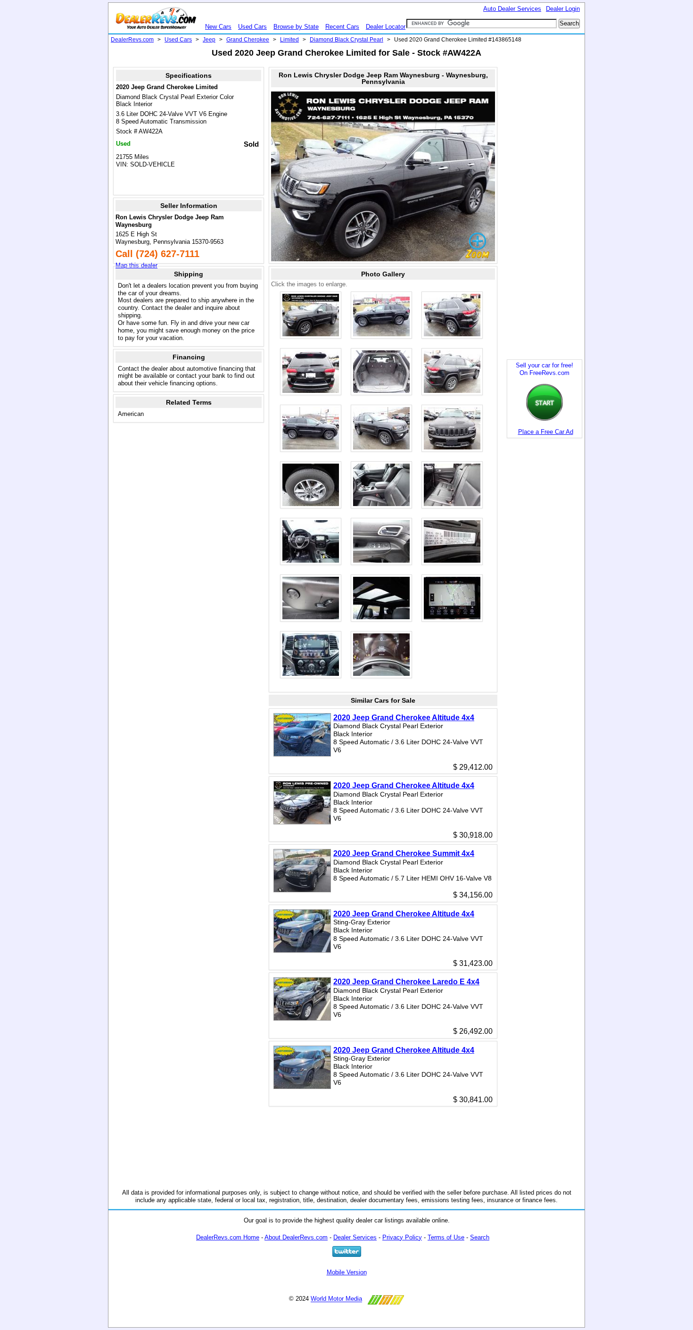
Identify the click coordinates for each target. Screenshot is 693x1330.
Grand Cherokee (247, 39)
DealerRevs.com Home (227, 1237)
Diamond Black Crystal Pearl (346, 39)
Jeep (209, 39)
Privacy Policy (402, 1237)
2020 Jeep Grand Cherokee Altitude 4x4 (403, 718)
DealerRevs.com (132, 39)
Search (479, 1237)
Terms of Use (446, 1237)
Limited (289, 39)
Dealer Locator (385, 26)
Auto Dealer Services (512, 8)
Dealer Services (355, 1237)
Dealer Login (563, 8)
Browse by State (296, 26)
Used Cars (252, 26)
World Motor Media (336, 1299)
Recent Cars (342, 26)
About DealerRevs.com (296, 1237)
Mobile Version (347, 1272)
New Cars (218, 26)
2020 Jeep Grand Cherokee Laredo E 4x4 (406, 982)
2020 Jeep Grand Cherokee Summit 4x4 (403, 853)
